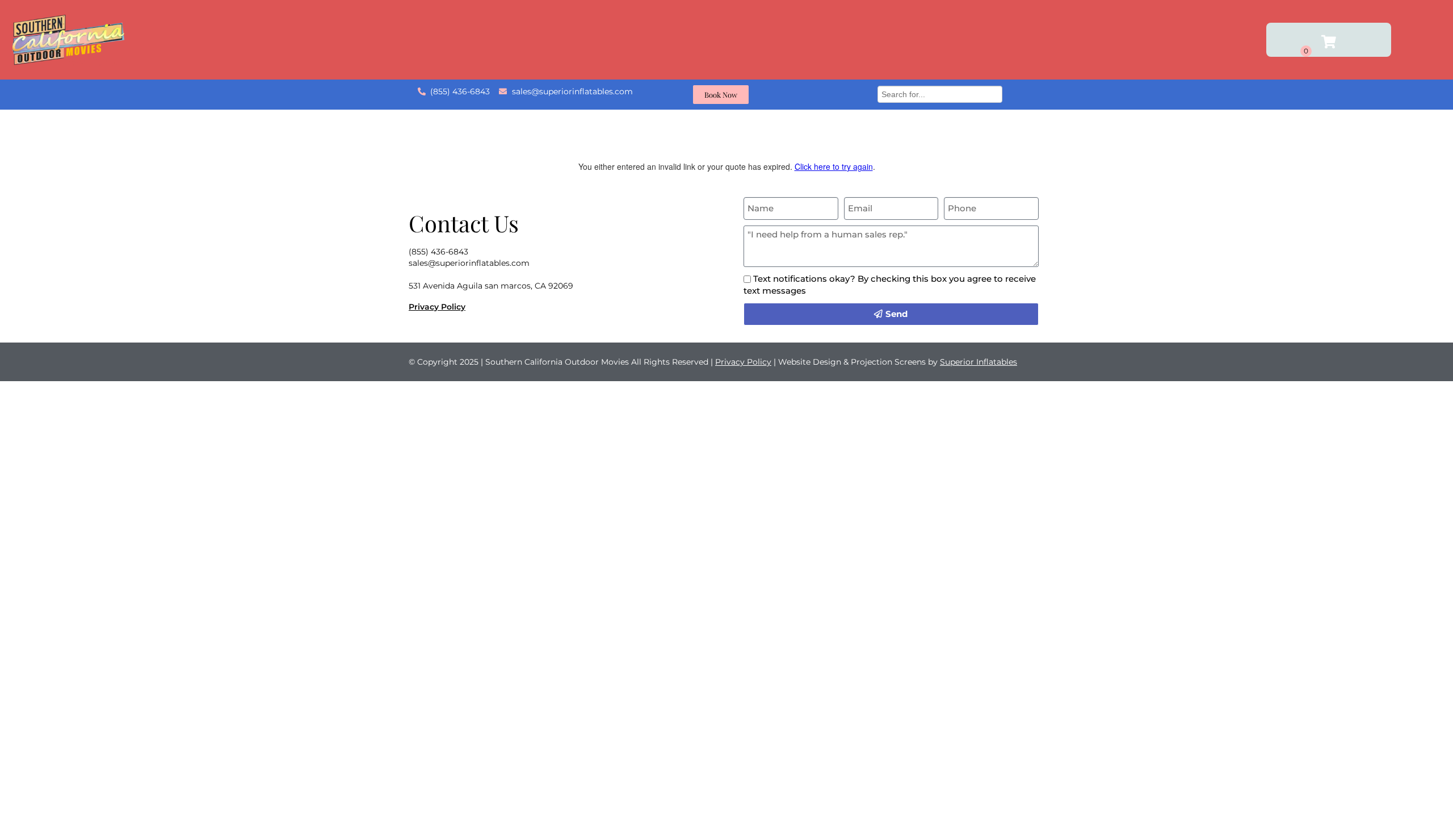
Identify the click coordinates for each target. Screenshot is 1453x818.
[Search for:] (939, 93)
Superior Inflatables (978, 362)
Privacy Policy (437, 307)
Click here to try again (834, 166)
